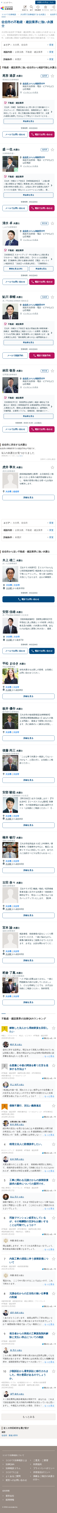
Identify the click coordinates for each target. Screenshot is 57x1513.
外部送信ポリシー (41, 1472)
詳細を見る (28, 497)
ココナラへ (7, 3)
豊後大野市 (13, 1435)
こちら (20, 456)
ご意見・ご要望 (40, 1460)
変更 (51, 45)
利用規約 (37, 1464)
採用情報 (10, 1500)
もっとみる (28, 1417)
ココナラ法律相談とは (16, 1460)
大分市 (17, 585)
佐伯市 (26, 83)
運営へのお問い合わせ (16, 1480)
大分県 (8, 491)
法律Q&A (10, 1464)
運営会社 (10, 1496)
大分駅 (9, 588)
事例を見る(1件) (15, 269)
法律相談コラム (13, 1468)
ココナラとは (12, 1472)
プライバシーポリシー (43, 1468)
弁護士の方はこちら (45, 2)
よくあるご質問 (13, 1476)
